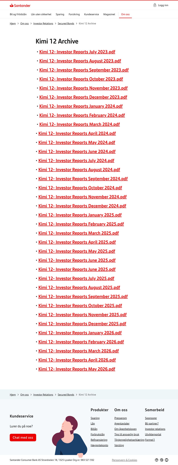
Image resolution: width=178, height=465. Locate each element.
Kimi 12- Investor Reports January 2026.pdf (80, 332)
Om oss (125, 14)
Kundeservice (91, 14)
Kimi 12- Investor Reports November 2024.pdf (82, 196)
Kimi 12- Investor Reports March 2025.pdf (78, 233)
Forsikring (74, 14)
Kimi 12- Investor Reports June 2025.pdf (77, 260)
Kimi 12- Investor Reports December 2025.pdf (82, 323)
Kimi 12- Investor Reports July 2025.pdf (76, 278)
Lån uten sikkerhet (41, 14)
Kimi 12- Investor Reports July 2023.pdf (77, 51)
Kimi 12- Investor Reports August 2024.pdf (79, 169)
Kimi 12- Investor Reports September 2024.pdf (83, 178)
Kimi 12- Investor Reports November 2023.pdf (83, 87)
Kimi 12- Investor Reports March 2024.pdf (79, 124)
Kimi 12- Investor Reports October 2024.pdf (80, 187)
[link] (12, 5)
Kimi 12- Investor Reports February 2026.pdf (81, 341)
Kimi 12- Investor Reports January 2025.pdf (80, 214)
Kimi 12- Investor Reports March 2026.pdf (78, 350)
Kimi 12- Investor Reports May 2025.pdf (76, 251)
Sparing (60, 14)
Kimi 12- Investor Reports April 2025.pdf (77, 242)
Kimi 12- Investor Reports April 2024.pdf (77, 133)
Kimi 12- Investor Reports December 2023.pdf (83, 97)
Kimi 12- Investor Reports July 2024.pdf (76, 160)
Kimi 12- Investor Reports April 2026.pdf (77, 359)
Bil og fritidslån (18, 14)
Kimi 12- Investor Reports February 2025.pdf (81, 223)
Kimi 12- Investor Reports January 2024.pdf (81, 106)
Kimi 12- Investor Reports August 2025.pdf (79, 287)
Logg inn (163, 5)
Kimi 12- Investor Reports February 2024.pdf (82, 115)
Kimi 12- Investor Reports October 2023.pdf (81, 78)
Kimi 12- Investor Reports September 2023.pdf (84, 69)
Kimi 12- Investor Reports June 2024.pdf (77, 151)
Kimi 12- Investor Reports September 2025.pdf (83, 296)
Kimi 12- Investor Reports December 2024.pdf (82, 205)
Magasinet (109, 14)
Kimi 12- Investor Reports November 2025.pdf (82, 314)
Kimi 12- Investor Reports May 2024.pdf (76, 142)
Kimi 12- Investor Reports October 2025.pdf (80, 305)
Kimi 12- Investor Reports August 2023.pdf (80, 60)
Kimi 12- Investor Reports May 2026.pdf (76, 368)
